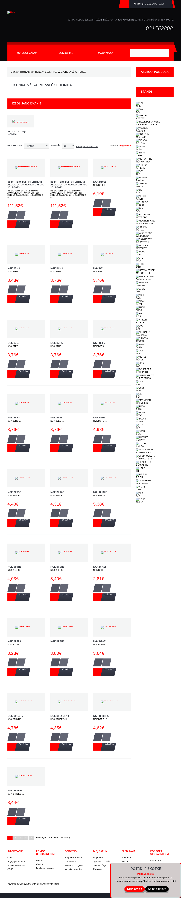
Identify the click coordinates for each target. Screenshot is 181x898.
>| (31, 837)
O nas (10, 857)
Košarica (108, 20)
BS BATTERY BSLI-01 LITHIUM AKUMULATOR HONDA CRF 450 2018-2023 (68, 184)
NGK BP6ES (100, 566)
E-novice (97, 869)
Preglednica (125, 145)
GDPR (10, 869)
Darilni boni (70, 861)
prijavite (168, 20)
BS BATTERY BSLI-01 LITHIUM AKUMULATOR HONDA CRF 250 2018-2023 (25, 184)
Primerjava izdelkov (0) (87, 146)
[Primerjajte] (21, 215)
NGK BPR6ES (14, 790)
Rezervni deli (26, 72)
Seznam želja (99, 865)
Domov (14, 72)
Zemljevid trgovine (45, 868)
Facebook (126, 857)
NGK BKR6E (57, 492)
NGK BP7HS (57, 641)
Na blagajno (121, 20)
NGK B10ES (99, 181)
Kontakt (39, 860)
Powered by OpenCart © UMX (22, 884)
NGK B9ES (56, 417)
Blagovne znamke (73, 857)
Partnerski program (74, 865)
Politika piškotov (145, 874)
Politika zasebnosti (16, 865)
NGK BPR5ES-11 (59, 716)
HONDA (39, 72)
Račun (98, 20)
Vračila (39, 864)
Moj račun (98, 857)
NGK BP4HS (14, 566)
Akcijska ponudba (73, 869)
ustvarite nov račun (146, 20)
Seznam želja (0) (85, 20)
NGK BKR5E (14, 492)
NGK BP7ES (14, 641)
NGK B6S (98, 268)
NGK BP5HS (57, 566)
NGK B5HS (13, 268)
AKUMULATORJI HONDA (16, 133)
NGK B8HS (13, 417)
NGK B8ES (99, 343)
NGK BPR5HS (101, 716)
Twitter (125, 861)
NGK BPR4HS (15, 716)
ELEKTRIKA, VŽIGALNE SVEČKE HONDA (65, 72)
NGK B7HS (56, 343)
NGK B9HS (99, 417)
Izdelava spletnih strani (48, 884)
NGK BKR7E (100, 492)
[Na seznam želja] (12, 215)
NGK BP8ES (100, 641)
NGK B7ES (13, 343)
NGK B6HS (56, 268)
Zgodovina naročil (101, 861)
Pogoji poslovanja (16, 861)
